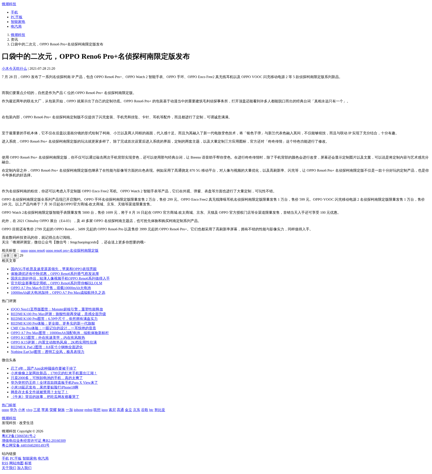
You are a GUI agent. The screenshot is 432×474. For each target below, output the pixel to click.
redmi (88, 410)
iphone (78, 410)
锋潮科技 (9, 4)
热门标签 (9, 405)
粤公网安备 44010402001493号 (26, 445)
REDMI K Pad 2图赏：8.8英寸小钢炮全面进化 (47, 347)
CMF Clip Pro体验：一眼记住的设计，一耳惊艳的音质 (53, 328)
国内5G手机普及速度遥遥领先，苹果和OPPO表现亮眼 (54, 269)
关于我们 (9, 468)
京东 (136, 410)
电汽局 (16, 26)
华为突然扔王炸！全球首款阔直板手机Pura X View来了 (54, 382)
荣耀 (53, 410)
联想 (97, 410)
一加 (69, 410)
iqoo (104, 410)
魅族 (61, 410)
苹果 (45, 410)
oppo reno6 (37, 250)
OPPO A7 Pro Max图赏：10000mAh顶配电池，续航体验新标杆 (60, 333)
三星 (36, 410)
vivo (29, 410)
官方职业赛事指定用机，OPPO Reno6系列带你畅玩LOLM (56, 283)
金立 (128, 410)
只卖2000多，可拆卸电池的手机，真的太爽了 (47, 378)
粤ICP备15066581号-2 (19, 436)
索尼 (112, 410)
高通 (120, 410)
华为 (13, 410)
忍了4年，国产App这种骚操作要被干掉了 (43, 368)
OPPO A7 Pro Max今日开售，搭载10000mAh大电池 (51, 288)
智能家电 (18, 22)
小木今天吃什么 (14, 68)
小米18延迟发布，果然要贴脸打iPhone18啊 (44, 387)
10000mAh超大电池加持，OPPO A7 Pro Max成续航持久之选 (58, 292)
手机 (14, 12)
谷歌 (144, 410)
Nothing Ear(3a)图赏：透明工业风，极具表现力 (47, 352)
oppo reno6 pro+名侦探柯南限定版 (72, 250)
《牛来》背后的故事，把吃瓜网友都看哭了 (45, 397)
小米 (21, 410)
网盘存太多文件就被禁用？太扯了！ (39, 392)
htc (151, 410)
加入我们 (24, 468)
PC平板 (16, 17)
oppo (24, 250)
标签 (28, 463)
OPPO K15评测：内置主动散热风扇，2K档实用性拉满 (54, 342)
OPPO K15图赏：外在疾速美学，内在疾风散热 (48, 337)
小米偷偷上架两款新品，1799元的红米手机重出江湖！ (54, 373)
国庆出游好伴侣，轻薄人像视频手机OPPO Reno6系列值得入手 (60, 278)
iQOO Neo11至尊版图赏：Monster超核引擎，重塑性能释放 (57, 309)
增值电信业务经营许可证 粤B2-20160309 (34, 441)
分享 (6, 255)
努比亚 (159, 410)
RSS (5, 463)
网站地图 (16, 463)
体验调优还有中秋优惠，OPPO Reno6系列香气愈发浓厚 (55, 274)
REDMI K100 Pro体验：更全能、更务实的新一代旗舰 (53, 323)
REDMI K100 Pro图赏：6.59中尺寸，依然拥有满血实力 (54, 319)
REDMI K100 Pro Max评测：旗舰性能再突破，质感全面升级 (58, 314)
